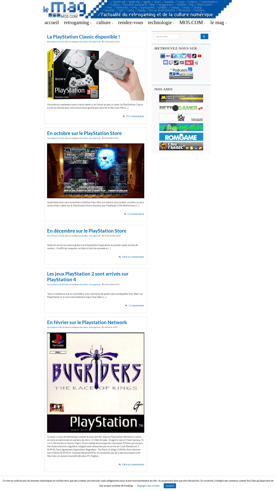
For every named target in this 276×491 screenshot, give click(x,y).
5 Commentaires (135, 214)
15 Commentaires (135, 116)
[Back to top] (269, 484)
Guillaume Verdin (57, 41)
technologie (160, 22)
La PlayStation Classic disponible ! (83, 36)
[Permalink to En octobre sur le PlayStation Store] (95, 170)
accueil (52, 22)
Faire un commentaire (133, 256)
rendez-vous (130, 22)
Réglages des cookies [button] (148, 485)
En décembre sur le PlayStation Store (86, 231)
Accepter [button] (170, 485)
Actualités (84, 41)
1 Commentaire (136, 305)
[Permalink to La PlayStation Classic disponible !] (95, 73)
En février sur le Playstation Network (87, 322)
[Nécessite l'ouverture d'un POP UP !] (181, 72)
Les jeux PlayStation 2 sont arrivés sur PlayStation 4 (87, 276)
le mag (217, 22)
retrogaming (77, 22)
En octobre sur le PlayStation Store (84, 133)
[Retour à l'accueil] (138, 9)
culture (104, 22)
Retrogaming (94, 41)
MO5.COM (191, 22)
